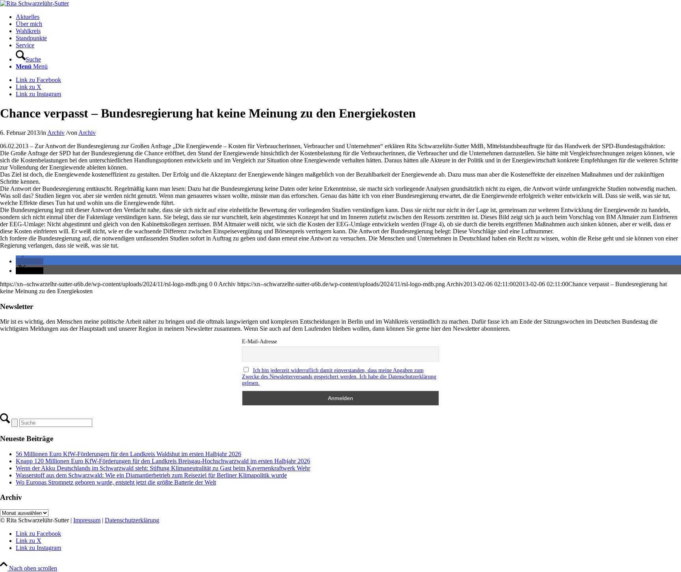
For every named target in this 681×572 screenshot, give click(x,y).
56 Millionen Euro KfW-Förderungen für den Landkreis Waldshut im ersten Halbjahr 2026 (128, 454)
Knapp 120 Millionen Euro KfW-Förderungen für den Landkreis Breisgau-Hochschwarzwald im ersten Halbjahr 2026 (163, 461)
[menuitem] (348, 16)
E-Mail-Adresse (259, 342)
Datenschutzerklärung (132, 520)
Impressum (86, 520)
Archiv (56, 132)
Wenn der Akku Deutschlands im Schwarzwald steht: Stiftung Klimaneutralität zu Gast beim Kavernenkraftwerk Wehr (163, 468)
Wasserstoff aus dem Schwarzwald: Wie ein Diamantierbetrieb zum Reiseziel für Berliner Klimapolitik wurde (151, 475)
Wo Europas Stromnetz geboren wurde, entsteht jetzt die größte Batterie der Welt (116, 482)
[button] (29, 261)
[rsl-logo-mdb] (34, 3)
